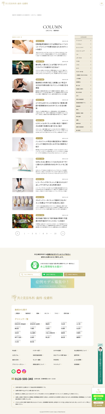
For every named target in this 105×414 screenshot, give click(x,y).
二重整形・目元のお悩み (82, 75)
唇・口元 (78, 85)
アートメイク (79, 40)
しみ (77, 54)
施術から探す (21, 309)
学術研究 (56, 360)
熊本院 (33, 341)
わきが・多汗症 (79, 71)
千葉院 (33, 327)
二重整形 (17, 313)
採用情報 (76, 364)
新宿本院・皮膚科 (35, 323)
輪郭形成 (78, 123)
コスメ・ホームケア (80, 51)
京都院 (79, 332)
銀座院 (49, 323)
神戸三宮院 (18, 336)
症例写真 (76, 355)
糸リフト (47, 313)
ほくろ (77, 68)
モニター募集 (36, 360)
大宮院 (49, 327)
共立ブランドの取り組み (60, 355)
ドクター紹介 (36, 350)
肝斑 (77, 109)
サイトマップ (56, 364)
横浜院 (18, 327)
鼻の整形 (78, 130)
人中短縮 (78, 78)
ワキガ (56, 313)
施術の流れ (15, 360)
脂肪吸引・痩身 (79, 113)
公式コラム (15, 355)
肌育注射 (66, 313)
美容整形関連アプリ (81, 102)
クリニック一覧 (21, 318)
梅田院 (64, 332)
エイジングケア (79, 47)
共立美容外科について (80, 350)
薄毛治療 (78, 116)
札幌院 (64, 327)
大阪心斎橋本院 (50, 332)
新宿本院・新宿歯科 (20, 323)
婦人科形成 (79, 92)
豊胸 (77, 120)
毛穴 (77, 95)
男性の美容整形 (80, 99)
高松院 (64, 336)
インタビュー (79, 44)
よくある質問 (77, 360)
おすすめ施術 (57, 350)
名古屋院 (33, 332)
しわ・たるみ (79, 57)
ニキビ (77, 64)
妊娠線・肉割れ (79, 89)
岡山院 (49, 336)
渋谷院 (64, 323)
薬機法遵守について (38, 364)
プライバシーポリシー (18, 364)
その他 (77, 61)
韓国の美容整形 (80, 127)
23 (55, 233)
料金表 (14, 350)
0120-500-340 (24, 378)
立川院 (79, 323)
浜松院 (18, 332)
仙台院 (79, 327)
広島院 (33, 336)
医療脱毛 (78, 82)
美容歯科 (78, 106)
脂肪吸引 (28, 313)
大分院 (18, 341)
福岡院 (79, 336)
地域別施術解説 (37, 355)
